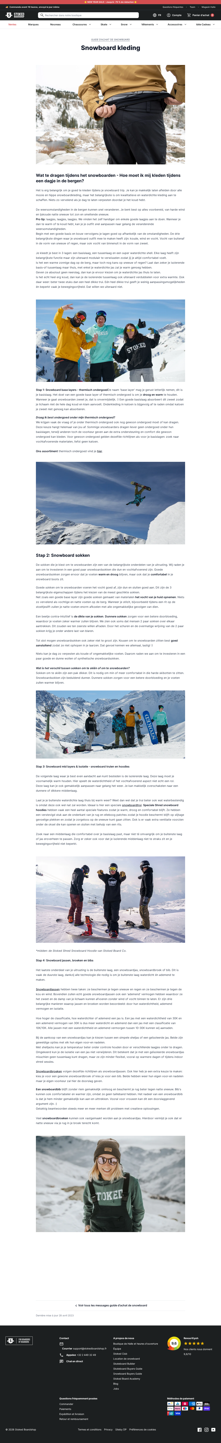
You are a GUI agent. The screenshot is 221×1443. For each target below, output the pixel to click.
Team (192, 7)
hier (99, 451)
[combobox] (88, 15)
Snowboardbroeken (49, 1071)
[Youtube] (213, 1429)
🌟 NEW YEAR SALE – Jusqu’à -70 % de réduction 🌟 (110, 2)
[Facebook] (200, 1429)
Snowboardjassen (48, 989)
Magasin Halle (208, 7)
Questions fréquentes (173, 7)
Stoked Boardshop (25, 1429)
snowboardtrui (132, 805)
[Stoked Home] (15, 15)
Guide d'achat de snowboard (110, 39)
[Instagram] (206, 1429)
